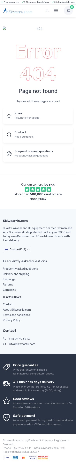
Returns (8, 284)
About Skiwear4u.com (17, 309)
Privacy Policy (12, 320)
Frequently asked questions (20, 268)
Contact (8, 304)
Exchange (9, 279)
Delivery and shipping (16, 274)
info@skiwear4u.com (22, 344)
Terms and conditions (16, 315)
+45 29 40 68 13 (19, 339)
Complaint (9, 290)
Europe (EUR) (17, 249)
